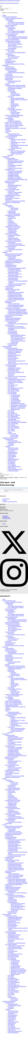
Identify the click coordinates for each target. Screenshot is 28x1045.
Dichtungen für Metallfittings (15, 349)
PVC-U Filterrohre (12, 58)
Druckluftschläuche (13, 452)
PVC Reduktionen (12, 413)
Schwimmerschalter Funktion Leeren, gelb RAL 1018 (18, 338)
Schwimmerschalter (13, 279)
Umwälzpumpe (9, 288)
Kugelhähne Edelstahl (13, 173)
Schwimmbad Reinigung (11, 807)
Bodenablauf (8, 59)
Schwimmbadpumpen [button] (10, 246)
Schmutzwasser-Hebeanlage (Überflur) (17, 312)
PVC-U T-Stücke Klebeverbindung (16, 52)
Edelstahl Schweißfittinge (14, 352)
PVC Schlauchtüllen (13, 423)
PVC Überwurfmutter (13, 426)
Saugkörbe (10, 163)
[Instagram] (14, 588)
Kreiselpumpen (9, 263)
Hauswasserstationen (10, 301)
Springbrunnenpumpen (11, 265)
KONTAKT (5, 516)
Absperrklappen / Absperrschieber (16, 379)
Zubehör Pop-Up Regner (14, 121)
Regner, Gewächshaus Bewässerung (14, 694)
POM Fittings (11, 89)
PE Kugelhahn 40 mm (13, 370)
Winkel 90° (13, 106)
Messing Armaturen (10, 758)
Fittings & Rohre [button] (7, 346)
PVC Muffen (11, 410)
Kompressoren (9, 316)
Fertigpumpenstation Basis (14, 293)
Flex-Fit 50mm (14, 435)
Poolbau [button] (5, 203)
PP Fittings (10, 676)
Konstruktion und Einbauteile (12, 789)
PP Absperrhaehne (15, 94)
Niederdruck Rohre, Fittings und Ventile (15, 666)
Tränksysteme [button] (11, 149)
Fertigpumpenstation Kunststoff (16, 292)
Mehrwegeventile (12, 229)
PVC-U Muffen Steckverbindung (16, 32)
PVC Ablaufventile (13, 385)
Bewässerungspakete (10, 68)
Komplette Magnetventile (14, 81)
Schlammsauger (12, 322)
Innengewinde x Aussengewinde (19, 405)
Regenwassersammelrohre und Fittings (15, 64)
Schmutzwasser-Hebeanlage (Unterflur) (18, 313)
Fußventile (10, 183)
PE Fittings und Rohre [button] (10, 365)
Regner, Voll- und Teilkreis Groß (13, 122)
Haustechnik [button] (6, 156)
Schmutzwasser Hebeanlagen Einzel (17, 311)
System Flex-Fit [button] (12, 433)
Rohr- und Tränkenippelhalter (18, 151)
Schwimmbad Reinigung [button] (11, 233)
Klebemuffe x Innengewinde (18, 408)
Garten (7, 710)
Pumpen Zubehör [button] (9, 325)
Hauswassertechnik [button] (10, 158)
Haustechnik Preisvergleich (6, 477)
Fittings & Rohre (7, 914)
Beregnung (5, 647)
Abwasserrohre (9, 636)
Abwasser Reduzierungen (11, 617)
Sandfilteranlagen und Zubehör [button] (13, 226)
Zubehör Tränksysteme (16, 153)
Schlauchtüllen (11, 242)
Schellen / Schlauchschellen (15, 192)
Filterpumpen (11, 248)
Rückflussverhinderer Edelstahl (16, 161)
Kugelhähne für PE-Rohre (14, 368)
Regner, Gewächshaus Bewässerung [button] (14, 115)
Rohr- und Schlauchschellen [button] (12, 189)
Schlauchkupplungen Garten (15, 135)
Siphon (10, 432)
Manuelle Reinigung (13, 238)
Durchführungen (9, 62)
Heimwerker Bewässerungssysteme (14, 76)
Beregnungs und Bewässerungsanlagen (9, 3)
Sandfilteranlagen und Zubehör (12, 800)
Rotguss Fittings (12, 359)
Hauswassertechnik (10, 735)
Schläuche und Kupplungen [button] (10, 438)
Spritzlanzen (11, 443)
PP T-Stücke (11, 51)
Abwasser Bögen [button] (9, 19)
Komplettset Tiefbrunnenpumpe (13, 262)
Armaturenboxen (9, 66)
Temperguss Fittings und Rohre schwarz (18, 363)
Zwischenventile (12, 188)
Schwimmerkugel (12, 332)
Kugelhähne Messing (13, 175)
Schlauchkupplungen (13, 470)
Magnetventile (8, 660)
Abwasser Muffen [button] (9, 26)
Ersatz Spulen (11, 82)
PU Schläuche (11, 463)
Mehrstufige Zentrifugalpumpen (13, 318)
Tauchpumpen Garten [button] (10, 266)
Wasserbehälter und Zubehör (12, 198)
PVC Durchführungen (13, 389)
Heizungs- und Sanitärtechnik (12, 202)
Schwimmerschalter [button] (13, 333)
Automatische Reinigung (14, 235)
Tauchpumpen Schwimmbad (15, 249)
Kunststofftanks (9, 78)
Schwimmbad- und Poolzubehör (13, 814)
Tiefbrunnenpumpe (10, 286)
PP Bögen (10, 21)
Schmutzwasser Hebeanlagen (12, 877)
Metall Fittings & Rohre (11, 915)
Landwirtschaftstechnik (11, 714)
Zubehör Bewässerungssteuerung (16, 72)
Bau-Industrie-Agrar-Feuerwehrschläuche (13, 448)
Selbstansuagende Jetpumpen (12, 319)
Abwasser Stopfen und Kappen (12, 623)
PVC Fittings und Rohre (11, 944)
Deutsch (16, 477)
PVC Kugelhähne (12, 959)
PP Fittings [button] (11, 96)
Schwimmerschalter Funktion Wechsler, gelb (18, 341)
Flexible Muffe (12, 28)
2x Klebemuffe (14, 398)
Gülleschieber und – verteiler (18, 142)
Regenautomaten (12, 71)
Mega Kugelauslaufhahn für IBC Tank (17, 179)
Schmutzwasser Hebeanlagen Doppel (17, 309)
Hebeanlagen (8, 872)
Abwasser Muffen (9, 610)
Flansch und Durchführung (17, 98)
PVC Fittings (11, 108)
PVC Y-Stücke (11, 430)
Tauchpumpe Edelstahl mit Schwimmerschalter (14, 274)
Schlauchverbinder (15, 112)
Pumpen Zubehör (9, 894)
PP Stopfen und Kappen (14, 42)
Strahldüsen (11, 445)
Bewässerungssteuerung (11, 651)
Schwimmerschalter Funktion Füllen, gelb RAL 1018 (18, 335)
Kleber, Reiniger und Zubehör (15, 382)
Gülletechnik (11, 716)
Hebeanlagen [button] (8, 302)
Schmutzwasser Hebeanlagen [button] (12, 308)
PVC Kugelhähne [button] (12, 393)
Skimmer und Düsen (13, 225)
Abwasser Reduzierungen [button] (11, 34)
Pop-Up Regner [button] (9, 118)
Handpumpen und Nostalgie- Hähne (14, 261)
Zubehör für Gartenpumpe (14, 259)
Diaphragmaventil (15, 402)
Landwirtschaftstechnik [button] (11, 136)
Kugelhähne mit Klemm (14, 176)
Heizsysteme (8, 780)
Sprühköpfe (11, 119)
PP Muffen (10, 29)
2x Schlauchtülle (15, 399)
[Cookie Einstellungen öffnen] (10, 1044)
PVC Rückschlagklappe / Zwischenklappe (14, 418)
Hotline (4, 12)
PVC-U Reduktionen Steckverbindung (17, 38)
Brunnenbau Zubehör (10, 61)
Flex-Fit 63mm (14, 436)
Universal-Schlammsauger (11, 890)
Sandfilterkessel (12, 232)
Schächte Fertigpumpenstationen (16, 298)
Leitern (10, 219)
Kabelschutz (11, 458)
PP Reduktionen (12, 35)
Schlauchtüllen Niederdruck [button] (15, 109)
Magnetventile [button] (9, 79)
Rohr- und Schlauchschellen (12, 765)
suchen (2, 10)
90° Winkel (13, 111)
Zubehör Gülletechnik (16, 148)
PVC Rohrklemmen (13, 416)
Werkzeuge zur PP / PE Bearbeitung (17, 376)
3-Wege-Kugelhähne (16, 400)
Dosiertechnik (8, 74)
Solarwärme (11, 781)
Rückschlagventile (12, 186)
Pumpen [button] (5, 252)
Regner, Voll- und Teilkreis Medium (14, 125)
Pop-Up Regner (9, 697)
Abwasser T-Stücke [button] (10, 49)
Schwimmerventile (12, 343)
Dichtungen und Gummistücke (18, 139)
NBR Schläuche (12, 460)
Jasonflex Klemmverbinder (14, 380)
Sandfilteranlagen (12, 231)
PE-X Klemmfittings (13, 358)
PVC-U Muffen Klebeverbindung (16, 31)
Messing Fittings (12, 356)
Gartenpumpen (11, 258)
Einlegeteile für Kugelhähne (18, 403)
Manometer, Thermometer (11, 181)
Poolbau (5, 778)
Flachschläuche (12, 455)
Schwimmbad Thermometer (15, 243)
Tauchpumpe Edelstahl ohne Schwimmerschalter (15, 277)
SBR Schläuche (12, 468)
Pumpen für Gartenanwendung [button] (13, 255)
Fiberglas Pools (12, 218)
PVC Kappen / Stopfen (14, 390)
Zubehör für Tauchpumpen (14, 285)
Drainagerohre (11, 55)
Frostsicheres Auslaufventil (15, 172)
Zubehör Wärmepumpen (14, 213)
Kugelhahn (13, 92)
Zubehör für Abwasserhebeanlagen (14, 315)
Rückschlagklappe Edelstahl (15, 162)
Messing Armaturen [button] (10, 182)
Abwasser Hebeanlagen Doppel (16, 305)
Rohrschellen (11, 191)
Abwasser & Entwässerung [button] (10, 16)
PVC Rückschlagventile (14, 420)
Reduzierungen (14, 104)
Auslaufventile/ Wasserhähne (15, 171)
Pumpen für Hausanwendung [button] (12, 289)
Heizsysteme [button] (8, 205)
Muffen (13, 101)
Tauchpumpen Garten (10, 838)
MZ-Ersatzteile (14, 146)
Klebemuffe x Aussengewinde (18, 406)
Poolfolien (10, 221)
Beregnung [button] (5, 65)
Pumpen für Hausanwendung (12, 860)
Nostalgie (10, 155)
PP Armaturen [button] (11, 91)
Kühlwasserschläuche (13, 459)
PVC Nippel (11, 412)
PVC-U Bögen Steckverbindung (16, 24)
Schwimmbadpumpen (10, 819)
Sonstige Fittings (15, 105)
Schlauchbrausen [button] (9, 439)
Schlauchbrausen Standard (14, 442)
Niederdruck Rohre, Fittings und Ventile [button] (15, 85)
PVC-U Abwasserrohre (14, 56)
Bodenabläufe (11, 216)
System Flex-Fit (12, 997)
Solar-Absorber (14, 208)
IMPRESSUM (6, 517)
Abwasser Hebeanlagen (14, 303)
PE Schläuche (11, 462)
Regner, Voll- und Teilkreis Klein (13, 123)
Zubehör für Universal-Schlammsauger (17, 323)
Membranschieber (15, 409)
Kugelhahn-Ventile (10, 746)
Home (4, 15)
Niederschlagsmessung (13, 133)
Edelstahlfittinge (12, 353)
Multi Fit (7, 84)
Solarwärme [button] (11, 206)
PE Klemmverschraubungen (15, 88)
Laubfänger (11, 383)
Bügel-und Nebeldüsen (13, 116)
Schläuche (7, 1009)
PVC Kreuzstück (12, 392)
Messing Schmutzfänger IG (15, 185)
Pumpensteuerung (12, 330)
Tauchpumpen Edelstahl (14, 269)
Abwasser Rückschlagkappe (12, 39)
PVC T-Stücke (11, 425)
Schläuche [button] (7, 446)
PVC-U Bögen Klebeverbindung (16, 22)
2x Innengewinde (15, 396)
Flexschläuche (11, 166)
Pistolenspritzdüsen (13, 440)
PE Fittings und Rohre (10, 932)
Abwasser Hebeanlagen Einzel (15, 306)
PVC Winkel (11, 429)
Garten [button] (7, 132)
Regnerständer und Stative (11, 126)
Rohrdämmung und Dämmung (12, 195)
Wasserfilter (8, 131)
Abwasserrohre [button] (9, 54)
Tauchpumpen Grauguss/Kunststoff (17, 268)
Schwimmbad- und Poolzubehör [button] (13, 241)
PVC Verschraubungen (13, 428)
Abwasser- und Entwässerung (10, 501)
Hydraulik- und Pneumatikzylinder (19, 145)
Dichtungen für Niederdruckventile (16, 86)
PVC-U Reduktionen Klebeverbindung (17, 36)
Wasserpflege (8, 251)
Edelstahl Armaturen (13, 159)
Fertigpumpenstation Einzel (15, 296)
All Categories (6, 498)
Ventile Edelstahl (9, 196)
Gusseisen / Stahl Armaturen (15, 168)
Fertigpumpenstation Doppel (15, 295)
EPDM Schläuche (12, 453)
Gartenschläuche (12, 456)
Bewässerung (11, 450)
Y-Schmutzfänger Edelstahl (15, 165)
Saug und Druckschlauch (14, 466)
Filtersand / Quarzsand (13, 228)
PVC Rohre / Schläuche (14, 415)
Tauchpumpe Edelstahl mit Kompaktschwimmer (14, 271)
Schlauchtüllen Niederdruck (15, 689)
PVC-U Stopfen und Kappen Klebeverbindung (15, 44)
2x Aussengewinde (15, 395)
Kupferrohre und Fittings (14, 355)
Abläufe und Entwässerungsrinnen (13, 18)
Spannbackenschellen (13, 193)
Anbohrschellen (12, 366)
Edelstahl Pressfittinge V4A (15, 351)
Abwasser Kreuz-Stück (11, 25)
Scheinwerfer (11, 222)
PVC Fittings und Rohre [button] (11, 378)
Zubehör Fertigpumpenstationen (16, 299)
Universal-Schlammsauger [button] (11, 320)
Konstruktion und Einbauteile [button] (12, 215)
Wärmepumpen (12, 211)
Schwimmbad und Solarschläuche (16, 245)
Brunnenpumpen (12, 256)
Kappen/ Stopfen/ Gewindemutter (19, 99)
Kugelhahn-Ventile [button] (10, 169)
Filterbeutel (11, 236)
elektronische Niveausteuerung (15, 326)
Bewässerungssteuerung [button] (11, 69)
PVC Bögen (11, 386)
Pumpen (5, 824)
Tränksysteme (11, 727)
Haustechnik (6, 733)
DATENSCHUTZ (7, 518)
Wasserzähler (8, 199)
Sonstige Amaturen (15, 95)
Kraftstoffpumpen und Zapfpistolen (14, 253)
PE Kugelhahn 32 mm (13, 369)
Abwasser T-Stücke (10, 632)
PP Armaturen (11, 671)
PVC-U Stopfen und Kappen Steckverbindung (15, 47)
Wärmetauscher (12, 212)
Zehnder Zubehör (12, 345)
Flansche (13, 141)
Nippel (12, 102)
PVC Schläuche (12, 465)
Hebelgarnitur (14, 143)
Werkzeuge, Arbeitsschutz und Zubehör (15, 201)
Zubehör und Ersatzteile (14, 239)
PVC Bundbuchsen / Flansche (15, 388)
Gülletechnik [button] (11, 138)
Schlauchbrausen (9, 1002)
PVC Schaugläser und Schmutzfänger (17, 422)
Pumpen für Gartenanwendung (12, 827)
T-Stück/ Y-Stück (15, 113)
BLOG (4, 523)
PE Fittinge (11, 375)
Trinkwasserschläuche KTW (15, 469)
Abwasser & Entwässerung (9, 600)
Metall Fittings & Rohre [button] (11, 348)
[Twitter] (14, 556)
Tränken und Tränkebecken (17, 152)
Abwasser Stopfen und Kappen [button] (13, 41)
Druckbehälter (11, 291)
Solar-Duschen (14, 209)
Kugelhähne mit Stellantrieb (15, 178)
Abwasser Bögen (9, 603)
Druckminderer (9, 75)
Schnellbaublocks (12, 223)
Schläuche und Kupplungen (9, 1001)
